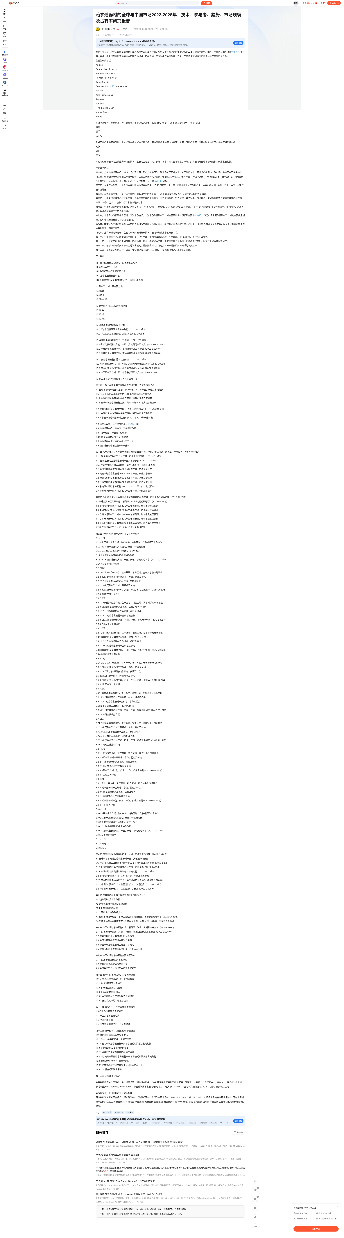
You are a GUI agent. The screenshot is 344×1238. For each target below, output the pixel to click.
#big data (119, 1112)
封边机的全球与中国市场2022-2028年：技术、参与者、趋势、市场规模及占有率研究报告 (144, 1214)
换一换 (240, 1132)
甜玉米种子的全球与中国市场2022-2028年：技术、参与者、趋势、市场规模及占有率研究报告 (146, 1209)
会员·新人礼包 (309, 3)
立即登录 (316, 1229)
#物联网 (129, 1112)
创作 (334, 3)
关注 (125, 29)
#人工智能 (107, 1112)
